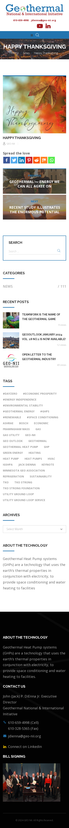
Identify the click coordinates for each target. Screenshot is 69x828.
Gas (38, 429)
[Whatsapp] (51, 160)
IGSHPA (8, 464)
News (26, 53)
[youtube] (39, 26)
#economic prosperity (40, 393)
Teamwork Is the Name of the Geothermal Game (41, 317)
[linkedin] (48, 26)
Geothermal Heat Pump (20, 447)
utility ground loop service (24, 500)
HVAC (51, 458)
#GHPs (44, 411)
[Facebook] (6, 160)
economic (41, 423)
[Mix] (44, 160)
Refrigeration (13, 476)
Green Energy (13, 453)
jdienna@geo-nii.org (43, 20)
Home (15, 53)
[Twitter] (14, 160)
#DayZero (10, 393)
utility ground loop (18, 494)
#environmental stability (23, 405)
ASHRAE (8, 423)
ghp (46, 447)
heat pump (11, 458)
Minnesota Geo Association (24, 470)
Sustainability (41, 476)
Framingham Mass (16, 429)
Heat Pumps (33, 458)
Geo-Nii (30, 435)
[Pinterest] (29, 160)
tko (6, 482)
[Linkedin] (21, 160)
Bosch (23, 423)
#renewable (12, 417)
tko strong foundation (21, 488)
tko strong (23, 482)
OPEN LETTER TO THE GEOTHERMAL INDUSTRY (39, 357)
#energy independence (19, 399)
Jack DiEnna (27, 464)
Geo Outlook (13, 441)
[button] (34, 529)
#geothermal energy (18, 411)
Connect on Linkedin (24, 746)
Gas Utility (11, 435)
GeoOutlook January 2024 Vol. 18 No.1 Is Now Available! (44, 337)
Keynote (48, 464)
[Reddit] (36, 160)
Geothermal (37, 441)
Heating (35, 453)
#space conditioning (42, 417)
